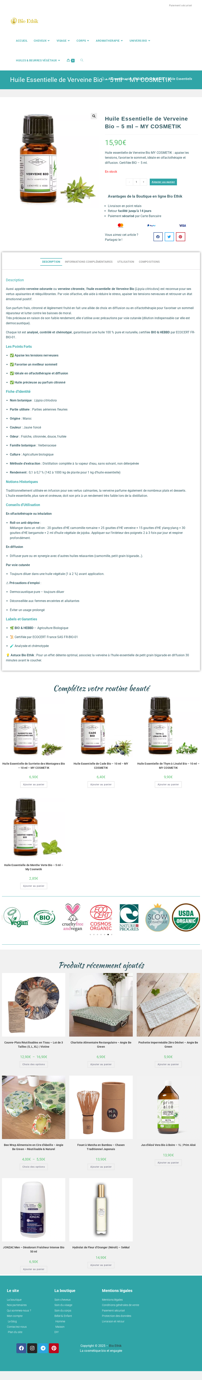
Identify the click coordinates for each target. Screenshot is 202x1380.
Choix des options (33, 1064)
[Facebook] (21, 1348)
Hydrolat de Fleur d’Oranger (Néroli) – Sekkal (101, 1247)
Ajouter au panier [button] (33, 784)
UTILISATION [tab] (125, 261)
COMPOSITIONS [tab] (149, 261)
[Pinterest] (54, 1348)
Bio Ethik (115, 1346)
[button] (94, 116)
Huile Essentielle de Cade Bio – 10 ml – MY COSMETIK (101, 765)
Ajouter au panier (163, 182)
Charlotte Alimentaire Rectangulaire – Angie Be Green (101, 1044)
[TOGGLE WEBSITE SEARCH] (82, 60)
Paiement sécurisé (180, 5)
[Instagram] (32, 1348)
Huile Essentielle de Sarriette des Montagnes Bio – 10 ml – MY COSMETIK (33, 765)
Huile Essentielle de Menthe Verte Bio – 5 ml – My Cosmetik (33, 867)
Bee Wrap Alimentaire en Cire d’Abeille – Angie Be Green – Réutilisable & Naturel (34, 1147)
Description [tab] (51, 261)
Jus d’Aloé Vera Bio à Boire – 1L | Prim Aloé (168, 1145)
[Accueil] (102, 79)
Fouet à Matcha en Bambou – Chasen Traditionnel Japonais (101, 1147)
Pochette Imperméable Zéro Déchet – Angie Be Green (168, 1044)
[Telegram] (43, 1348)
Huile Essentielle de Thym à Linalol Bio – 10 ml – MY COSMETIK (168, 765)
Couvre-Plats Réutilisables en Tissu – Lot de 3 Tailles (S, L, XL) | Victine (33, 1044)
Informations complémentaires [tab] (89, 261)
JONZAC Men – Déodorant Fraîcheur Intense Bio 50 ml (33, 1249)
